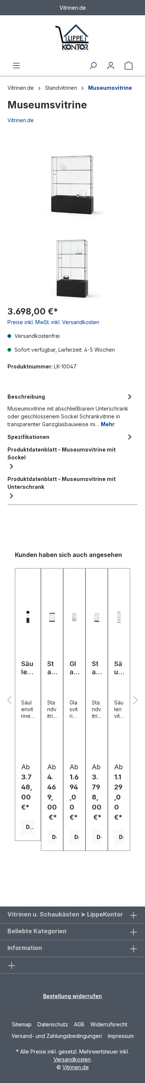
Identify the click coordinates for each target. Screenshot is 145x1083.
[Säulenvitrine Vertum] (119, 617)
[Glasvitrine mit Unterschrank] (74, 617)
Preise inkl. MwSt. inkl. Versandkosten (53, 322)
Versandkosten (72, 1059)
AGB (79, 1024)
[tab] (70, 410)
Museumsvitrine (110, 88)
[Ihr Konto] (111, 65)
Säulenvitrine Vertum (118, 668)
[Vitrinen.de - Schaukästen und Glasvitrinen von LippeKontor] (72, 38)
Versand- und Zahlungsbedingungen (57, 1036)
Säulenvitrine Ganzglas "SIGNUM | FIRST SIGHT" (27, 668)
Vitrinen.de (20, 88)
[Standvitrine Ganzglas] (97, 617)
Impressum (121, 1036)
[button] (9, 700)
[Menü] (16, 65)
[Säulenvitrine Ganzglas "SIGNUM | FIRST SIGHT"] (28, 617)
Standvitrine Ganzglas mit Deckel (51, 668)
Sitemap (22, 1024)
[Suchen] (93, 65)
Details (30, 827)
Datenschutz (53, 1024)
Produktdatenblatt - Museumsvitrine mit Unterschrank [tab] (61, 483)
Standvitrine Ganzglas (96, 668)
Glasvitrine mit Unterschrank (74, 668)
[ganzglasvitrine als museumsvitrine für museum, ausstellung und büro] (72, 181)
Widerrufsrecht (108, 1024)
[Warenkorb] (129, 65)
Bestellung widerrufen (72, 996)
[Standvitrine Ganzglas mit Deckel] (52, 617)
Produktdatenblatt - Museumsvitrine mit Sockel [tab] (61, 453)
